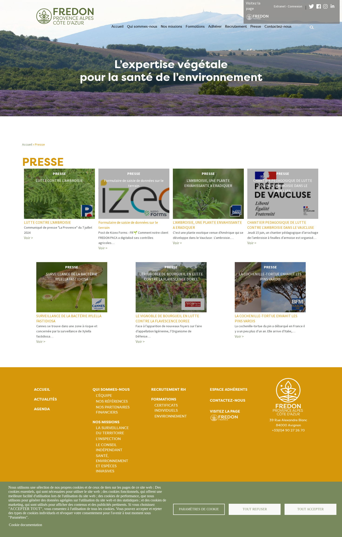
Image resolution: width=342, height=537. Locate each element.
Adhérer (214, 26)
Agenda (42, 409)
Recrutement (236, 26)
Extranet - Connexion (288, 6)
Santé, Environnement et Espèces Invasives (112, 463)
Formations (195, 26)
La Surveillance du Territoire (112, 430)
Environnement (170, 416)
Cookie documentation (25, 525)
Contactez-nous (278, 26)
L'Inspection (108, 438)
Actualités (45, 399)
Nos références (112, 401)
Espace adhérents (228, 389)
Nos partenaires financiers (113, 410)
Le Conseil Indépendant (109, 447)
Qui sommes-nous (142, 26)
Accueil (117, 26)
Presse (255, 26)
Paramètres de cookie (199, 509)
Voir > (28, 237)
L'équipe (104, 395)
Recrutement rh (168, 389)
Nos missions (171, 26)
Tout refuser (255, 509)
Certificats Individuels (166, 408)
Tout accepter (310, 509)
